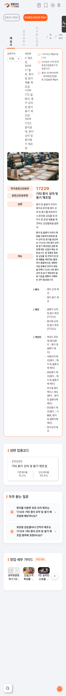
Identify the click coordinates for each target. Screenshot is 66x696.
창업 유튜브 (24, 38)
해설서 (11, 42)
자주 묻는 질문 (37, 36)
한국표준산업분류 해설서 (35, 17)
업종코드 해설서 (12, 17)
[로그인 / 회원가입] (53, 5)
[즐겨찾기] (46, 5)
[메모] (39, 5)
